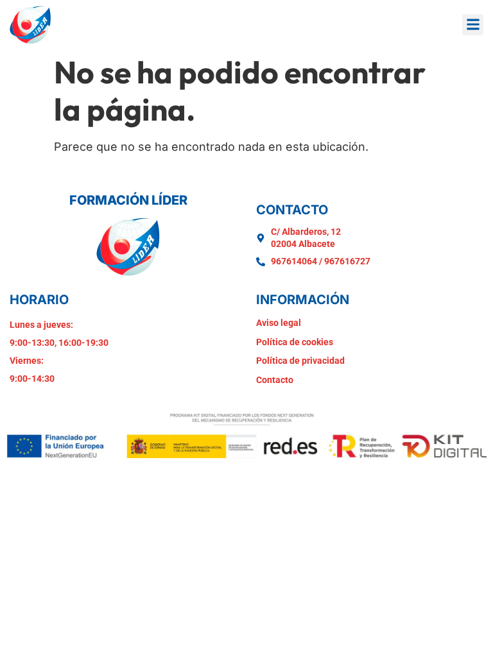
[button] (472, 24)
